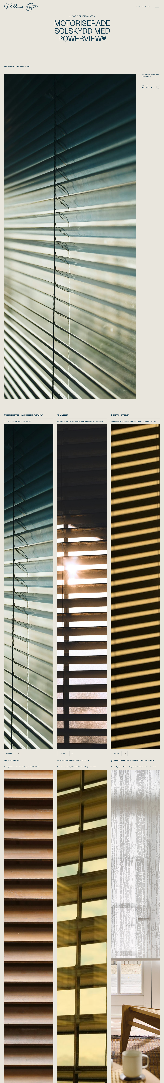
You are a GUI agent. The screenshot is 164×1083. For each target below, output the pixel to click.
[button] (157, 7)
